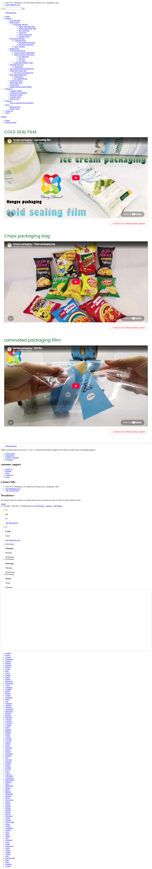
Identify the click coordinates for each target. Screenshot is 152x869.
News (7, 105)
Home (7, 16)
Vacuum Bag (14, 85)
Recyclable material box (18, 75)
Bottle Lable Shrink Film (27, 28)
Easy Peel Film (24, 30)
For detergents (24, 57)
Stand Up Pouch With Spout (24, 55)
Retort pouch (14, 49)
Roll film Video (24, 36)
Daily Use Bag (19, 47)
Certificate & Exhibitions (18, 93)
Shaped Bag (18, 67)
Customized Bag (20, 41)
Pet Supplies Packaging (27, 43)
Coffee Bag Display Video (23, 63)
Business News (15, 107)
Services (8, 101)
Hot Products (40, 506)
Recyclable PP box (20, 79)
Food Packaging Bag (17, 39)
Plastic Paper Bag (16, 83)
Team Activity (15, 99)
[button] (128, 223)
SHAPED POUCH (17, 65)
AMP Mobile (57, 506)
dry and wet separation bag (23, 73)
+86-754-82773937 (12, 491)
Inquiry (3, 504)
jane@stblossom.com (12, 5)
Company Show (15, 97)
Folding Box (18, 77)
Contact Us (9, 111)
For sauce (22, 61)
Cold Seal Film (15, 20)
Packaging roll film (21, 24)
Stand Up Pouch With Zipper (24, 53)
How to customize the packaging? (22, 103)
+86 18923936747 (11, 523)
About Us (8, 89)
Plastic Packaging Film (27, 26)
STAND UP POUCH (17, 51)
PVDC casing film (25, 34)
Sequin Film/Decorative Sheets (20, 87)
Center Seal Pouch (16, 81)
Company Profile (16, 91)
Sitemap (49, 506)
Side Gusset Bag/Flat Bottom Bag (22, 69)
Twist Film (22, 32)
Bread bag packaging (26, 45)
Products (8, 18)
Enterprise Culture (16, 95)
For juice (22, 59)
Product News (15, 109)
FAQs (7, 113)
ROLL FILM (14, 22)
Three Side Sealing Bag (18, 71)
